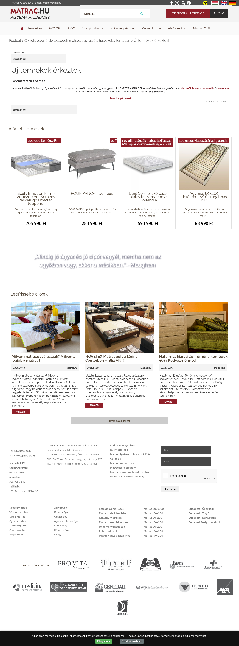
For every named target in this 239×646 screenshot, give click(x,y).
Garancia (115, 458)
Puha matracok (108, 531)
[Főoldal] (22, 28)
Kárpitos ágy (61, 529)
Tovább (20, 412)
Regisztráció (197, 13)
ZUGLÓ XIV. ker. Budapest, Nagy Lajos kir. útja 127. (74, 459)
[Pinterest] (189, 3)
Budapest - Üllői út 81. (201, 508)
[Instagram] (177, 3)
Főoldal (15, 40)
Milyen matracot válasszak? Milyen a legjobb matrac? (43, 358)
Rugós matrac (17, 534)
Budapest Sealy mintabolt (204, 522)
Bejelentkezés (179, 13)
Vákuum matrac (19, 512)
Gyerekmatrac (18, 521)
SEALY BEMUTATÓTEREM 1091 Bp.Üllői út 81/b (72, 464)
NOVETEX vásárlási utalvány (127, 476)
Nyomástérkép (119, 449)
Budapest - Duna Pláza (202, 517)
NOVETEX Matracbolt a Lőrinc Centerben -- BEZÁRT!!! (111, 358)
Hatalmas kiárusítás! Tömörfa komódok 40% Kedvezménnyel (193, 358)
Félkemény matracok (112, 526)
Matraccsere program (123, 467)
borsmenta (198, 88)
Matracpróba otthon (122, 463)
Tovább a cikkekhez (119, 421)
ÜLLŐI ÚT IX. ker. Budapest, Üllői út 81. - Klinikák (73, 454)
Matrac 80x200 (153, 517)
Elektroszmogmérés (122, 445)
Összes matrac (18, 529)
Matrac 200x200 (154, 508)
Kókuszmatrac (18, 507)
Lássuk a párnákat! (120, 98)
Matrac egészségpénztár (36, 565)
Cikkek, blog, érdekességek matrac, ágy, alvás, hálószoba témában (77, 40)
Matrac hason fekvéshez (113, 522)
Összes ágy (60, 516)
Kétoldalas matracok (111, 508)
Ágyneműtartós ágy (66, 521)
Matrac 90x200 (153, 526)
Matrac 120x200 (153, 531)
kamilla (210, 88)
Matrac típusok (18, 525)
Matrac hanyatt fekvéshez (114, 535)
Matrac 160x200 (153, 513)
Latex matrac (17, 516)
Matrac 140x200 (153, 535)
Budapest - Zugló (199, 513)
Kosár (220, 13)
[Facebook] (172, 3)
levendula (223, 88)
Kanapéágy (61, 512)
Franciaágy (60, 525)
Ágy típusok (61, 507)
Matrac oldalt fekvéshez (113, 513)
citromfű (186, 88)
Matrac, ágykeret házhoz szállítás (130, 454)
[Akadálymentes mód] (205, 4)
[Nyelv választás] (215, 4)
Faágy (57, 534)
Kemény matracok (110, 517)
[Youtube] (183, 3)
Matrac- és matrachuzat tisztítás (129, 472)
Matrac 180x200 (153, 522)
